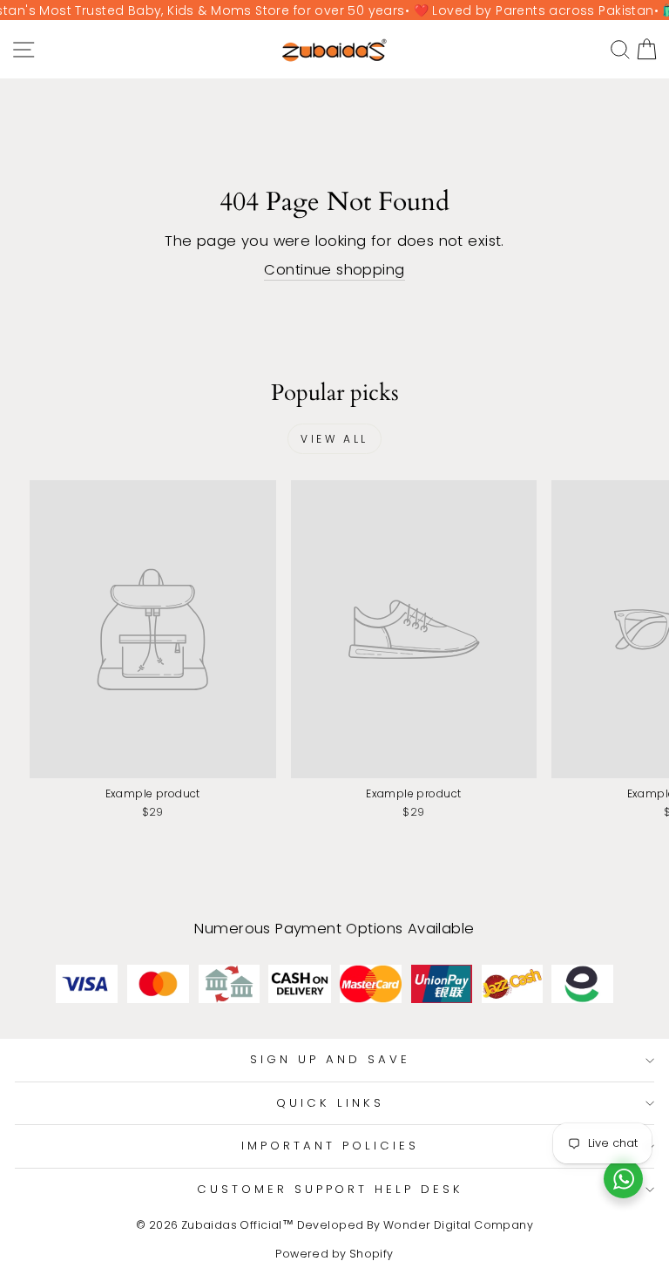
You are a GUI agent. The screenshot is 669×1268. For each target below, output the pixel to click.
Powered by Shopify (334, 1253)
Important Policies (330, 1145)
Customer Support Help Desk (330, 1189)
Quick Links (330, 1103)
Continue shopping (334, 270)
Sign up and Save (330, 1059)
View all (334, 438)
